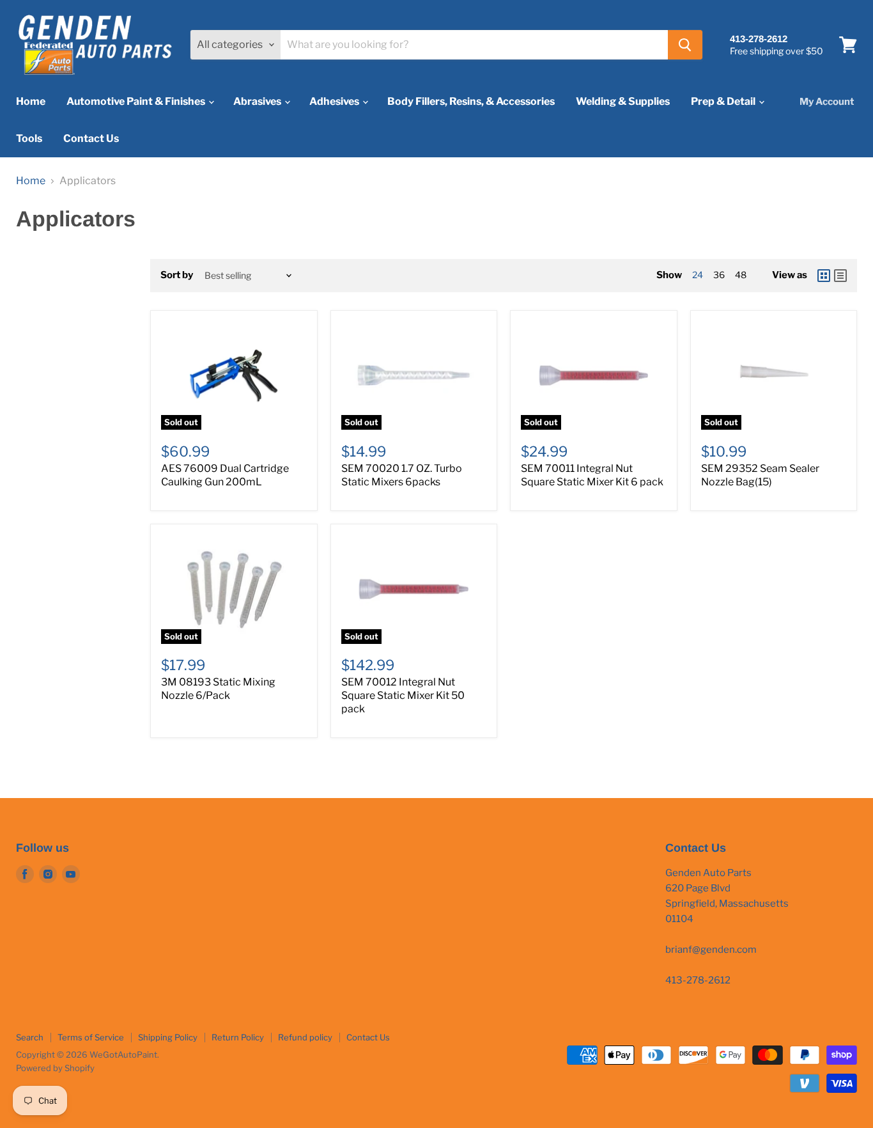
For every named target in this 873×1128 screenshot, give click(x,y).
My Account (827, 101)
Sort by (176, 275)
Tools (29, 138)
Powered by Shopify (55, 1068)
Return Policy (238, 1037)
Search (29, 1037)
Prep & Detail (724, 101)
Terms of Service (91, 1037)
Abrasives (258, 101)
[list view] (840, 275)
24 (697, 274)
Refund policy (305, 1037)
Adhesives (335, 101)
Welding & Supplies (623, 101)
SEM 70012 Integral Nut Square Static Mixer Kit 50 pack (403, 695)
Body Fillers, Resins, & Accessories (471, 101)
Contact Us (91, 138)
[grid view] (823, 275)
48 (740, 274)
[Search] (685, 44)
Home (30, 101)
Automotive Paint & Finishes (136, 101)
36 (719, 274)
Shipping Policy (167, 1037)
